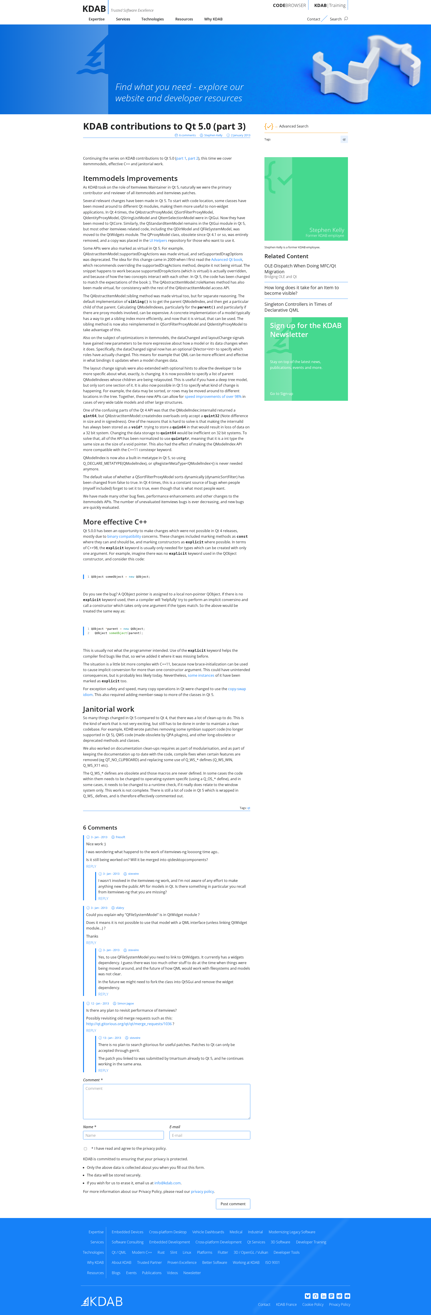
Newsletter (192, 1272)
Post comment (233, 1203)
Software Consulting (127, 1242)
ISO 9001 (272, 1262)
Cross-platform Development (219, 1242)
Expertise (97, 19)
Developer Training (311, 1242)
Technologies (152, 19)
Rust (161, 1252)
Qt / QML (119, 1252)
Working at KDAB (246, 1262)
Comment (91, 1080)
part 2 (193, 158)
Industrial (255, 1231)
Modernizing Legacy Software (292, 1231)
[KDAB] (95, 7)
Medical (236, 1231)
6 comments (187, 135)
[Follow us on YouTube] (347, 1296)
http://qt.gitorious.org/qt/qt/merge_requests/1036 (129, 1023)
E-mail (174, 1127)
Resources (184, 19)
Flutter (223, 1252)
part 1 (181, 158)
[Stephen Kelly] (306, 199)
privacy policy (202, 1191)
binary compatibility (124, 536)
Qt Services (256, 1242)
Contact (264, 1304)
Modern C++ (142, 1252)
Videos (172, 1272)
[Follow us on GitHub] (315, 1296)
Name (88, 1127)
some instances (201, 675)
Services (123, 19)
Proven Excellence (182, 1262)
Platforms (204, 1252)
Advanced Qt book (226, 259)
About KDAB (121, 1262)
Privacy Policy (339, 1304)
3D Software (280, 1242)
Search (336, 19)
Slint (173, 1252)
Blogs (116, 1272)
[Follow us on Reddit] (339, 1296)
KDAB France (286, 1304)
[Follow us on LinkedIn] (323, 1296)
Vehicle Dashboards (208, 1231)
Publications (151, 1272)
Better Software (214, 1262)
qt (344, 139)
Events (131, 1272)
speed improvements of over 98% (213, 396)
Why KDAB (213, 19)
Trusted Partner (149, 1262)
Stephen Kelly (213, 135)
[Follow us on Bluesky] (307, 1296)
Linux (187, 1252)
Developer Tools (286, 1252)
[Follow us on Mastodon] (331, 1296)
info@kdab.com (167, 1183)
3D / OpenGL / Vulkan (251, 1252)
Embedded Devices (127, 1231)
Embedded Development (169, 1242)
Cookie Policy (312, 1304)
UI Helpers (158, 240)
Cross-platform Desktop (168, 1231)
